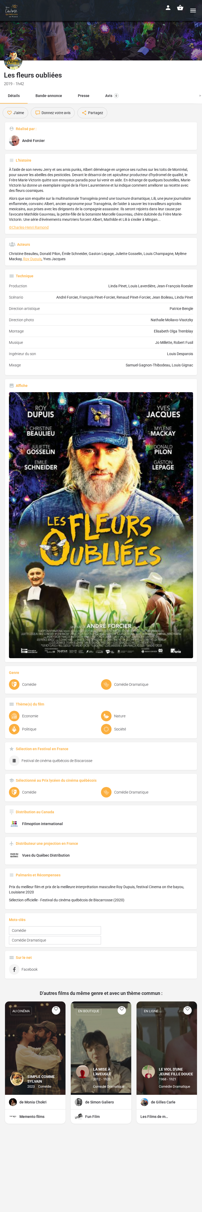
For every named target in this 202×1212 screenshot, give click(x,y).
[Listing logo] (13, 60)
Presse (83, 96)
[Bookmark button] (56, 1010)
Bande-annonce (49, 96)
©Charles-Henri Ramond (29, 227)
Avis (111, 96)
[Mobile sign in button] (168, 7)
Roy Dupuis (32, 259)
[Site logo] (12, 10)
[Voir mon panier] (180, 7)
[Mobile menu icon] (193, 10)
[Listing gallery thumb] (101, 525)
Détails (14, 96)
